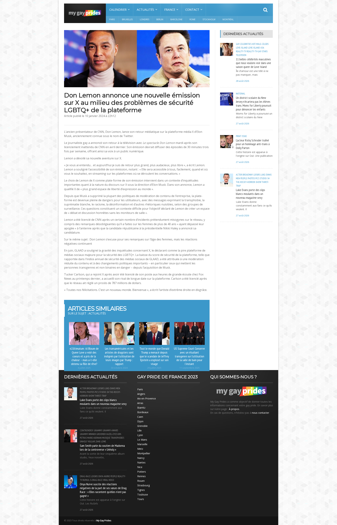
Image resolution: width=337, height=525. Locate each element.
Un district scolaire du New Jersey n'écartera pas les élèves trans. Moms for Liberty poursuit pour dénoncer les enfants (253, 103)
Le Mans (142, 439)
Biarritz (141, 407)
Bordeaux (142, 412)
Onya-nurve (104, 476)
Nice (139, 467)
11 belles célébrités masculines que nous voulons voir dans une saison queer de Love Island (253, 63)
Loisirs (256, 174)
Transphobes (117, 437)
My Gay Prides (103, 520)
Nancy (140, 458)
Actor (239, 174)
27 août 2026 (242, 123)
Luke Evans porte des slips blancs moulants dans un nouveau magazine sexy (250, 194)
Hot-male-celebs (260, 44)
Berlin (159, 19)
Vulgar (91, 441)
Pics (257, 178)
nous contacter (260, 412)
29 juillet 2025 (154, 367)
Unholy (83, 441)
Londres (144, 19)
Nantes (141, 462)
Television (241, 55)
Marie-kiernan (94, 437)
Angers (141, 394)
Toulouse (142, 494)
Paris (112, 19)
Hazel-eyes (111, 434)
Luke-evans (266, 174)
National (240, 93)
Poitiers (141, 471)
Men (238, 178)
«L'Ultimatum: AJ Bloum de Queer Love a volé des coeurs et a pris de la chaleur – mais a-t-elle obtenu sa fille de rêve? (84, 356)
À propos (234, 409)
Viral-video (108, 480)
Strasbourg (143, 485)
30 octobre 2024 (119, 367)
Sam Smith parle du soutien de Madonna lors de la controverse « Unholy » (102, 447)
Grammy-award (110, 430)
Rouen (141, 480)
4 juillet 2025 (84, 367)
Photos (251, 178)
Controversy (86, 430)
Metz (140, 448)
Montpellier (143, 453)
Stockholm (209, 19)
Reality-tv (241, 51)
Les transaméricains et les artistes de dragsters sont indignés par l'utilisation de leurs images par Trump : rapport (119, 356)
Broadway (248, 174)
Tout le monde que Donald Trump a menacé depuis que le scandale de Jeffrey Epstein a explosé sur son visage (154, 356)
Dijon (140, 421)
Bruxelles (127, 19)
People (243, 178)
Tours (140, 499)
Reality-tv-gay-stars (257, 51)
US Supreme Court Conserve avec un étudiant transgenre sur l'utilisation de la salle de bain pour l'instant (189, 356)
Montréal (228, 19)
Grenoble (142, 426)
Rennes (141, 476)
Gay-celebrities (243, 44)
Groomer (101, 434)
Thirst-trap (100, 395)
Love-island (242, 47)
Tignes (141, 490)
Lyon (140, 435)
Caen (140, 416)
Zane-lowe (100, 441)
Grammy (98, 430)
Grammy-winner (88, 434)
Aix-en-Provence (146, 398)
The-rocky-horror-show (248, 182)
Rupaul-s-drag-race (93, 480)
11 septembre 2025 (189, 367)
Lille (139, 430)
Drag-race (85, 476)
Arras (140, 403)
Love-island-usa (256, 47)
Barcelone (176, 19)
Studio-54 (264, 178)
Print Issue (241, 136)
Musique (106, 437)
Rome (192, 19)
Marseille (142, 444)
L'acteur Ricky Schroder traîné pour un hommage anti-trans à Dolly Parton (253, 144)
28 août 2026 (242, 80)
